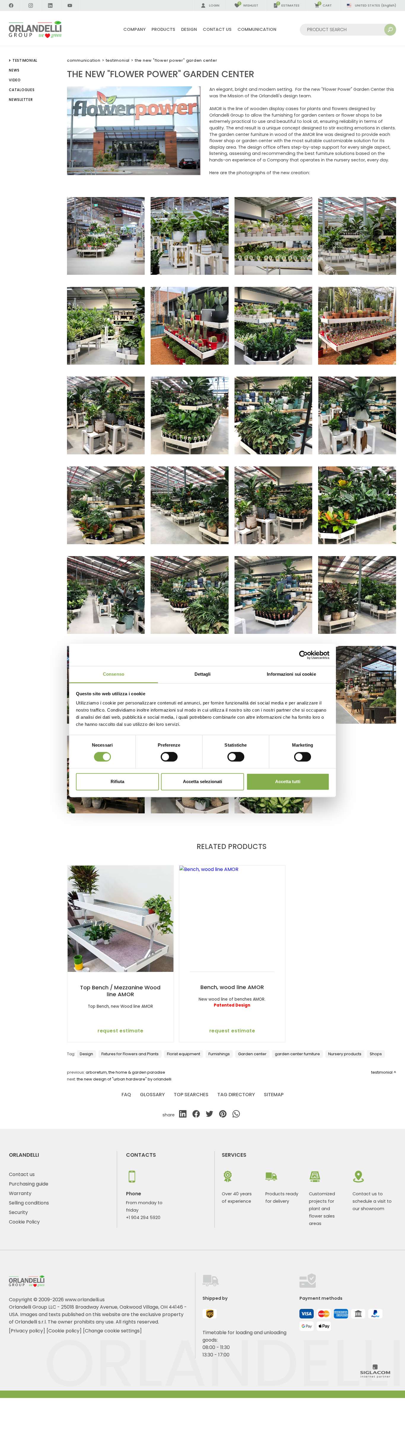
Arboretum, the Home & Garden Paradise (125, 1072)
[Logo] (42, 29)
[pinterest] (223, 1115)
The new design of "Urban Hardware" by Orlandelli (124, 1079)
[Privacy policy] (27, 1330)
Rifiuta (117, 781)
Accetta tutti (287, 781)
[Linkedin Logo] (50, 5)
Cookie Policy (24, 1221)
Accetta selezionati (202, 781)
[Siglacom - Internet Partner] (375, 1376)
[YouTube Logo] (70, 5)
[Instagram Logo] (31, 5)
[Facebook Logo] (11, 5)
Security (18, 1212)
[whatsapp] (236, 1115)
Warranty (20, 1193)
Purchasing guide (28, 1183)
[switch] (169, 757)
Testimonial (118, 60)
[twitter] (209, 1115)
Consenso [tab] (113, 674)
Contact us (22, 1174)
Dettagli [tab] (202, 674)
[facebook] (196, 1115)
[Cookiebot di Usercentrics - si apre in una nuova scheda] (303, 654)
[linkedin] (182, 1115)
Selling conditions (29, 1202)
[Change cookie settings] (112, 1330)
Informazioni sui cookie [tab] (291, 674)
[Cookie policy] (64, 1330)
